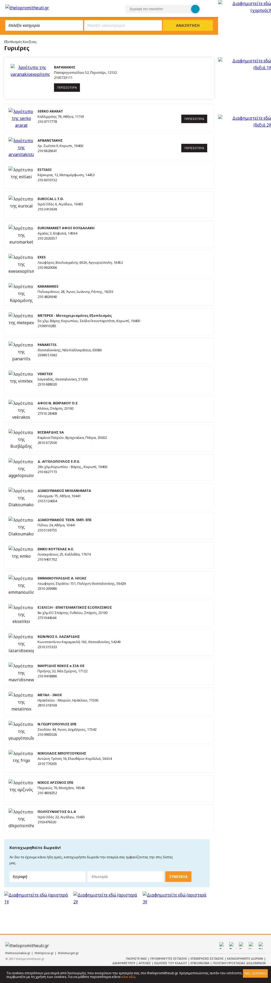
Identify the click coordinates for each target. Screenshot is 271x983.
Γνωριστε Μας (137, 958)
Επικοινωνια (200, 963)
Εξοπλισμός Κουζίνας (20, 42)
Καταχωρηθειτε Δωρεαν (245, 958)
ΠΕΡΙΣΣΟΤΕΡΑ (67, 87)
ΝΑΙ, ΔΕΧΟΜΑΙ (255, 973)
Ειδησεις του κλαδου (171, 963)
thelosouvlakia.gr (17, 953)
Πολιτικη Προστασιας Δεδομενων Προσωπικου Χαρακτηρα (231, 965)
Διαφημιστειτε (124, 963)
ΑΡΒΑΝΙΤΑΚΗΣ (50, 140)
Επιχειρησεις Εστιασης (207, 958)
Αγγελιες (145, 963)
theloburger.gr (68, 953)
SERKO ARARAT (50, 111)
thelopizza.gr (44, 953)
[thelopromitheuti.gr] (27, 8)
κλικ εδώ (128, 976)
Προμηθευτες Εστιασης (169, 958)
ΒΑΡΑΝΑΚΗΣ (64, 67)
